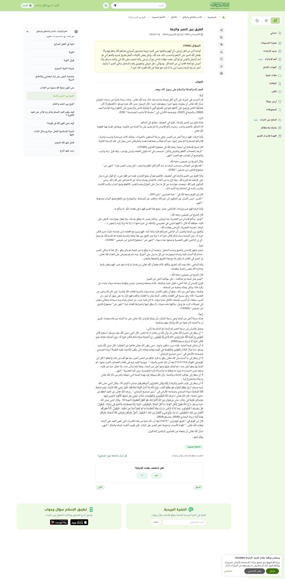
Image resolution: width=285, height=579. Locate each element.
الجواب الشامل (270, 67)
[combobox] (140, 5)
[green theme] (275, 20)
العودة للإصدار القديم (267, 136)
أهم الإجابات (268, 59)
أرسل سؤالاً (271, 102)
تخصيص (228, 571)
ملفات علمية (271, 76)
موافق (272, 571)
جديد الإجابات (270, 51)
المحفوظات (271, 110)
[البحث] (106, 5)
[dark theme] (257, 20)
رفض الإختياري (254, 571)
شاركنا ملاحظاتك (269, 128)
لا (142, 475)
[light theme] (266, 20)
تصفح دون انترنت (265, 120)
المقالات (273, 84)
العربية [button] (25, 5)
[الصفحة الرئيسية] (223, 17)
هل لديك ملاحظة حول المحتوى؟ (112, 456)
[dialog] (252, 565)
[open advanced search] (115, 5)
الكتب (274, 92)
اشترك (155, 522)
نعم (156, 475)
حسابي (273, 33)
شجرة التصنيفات (269, 43)
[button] (221, 30)
